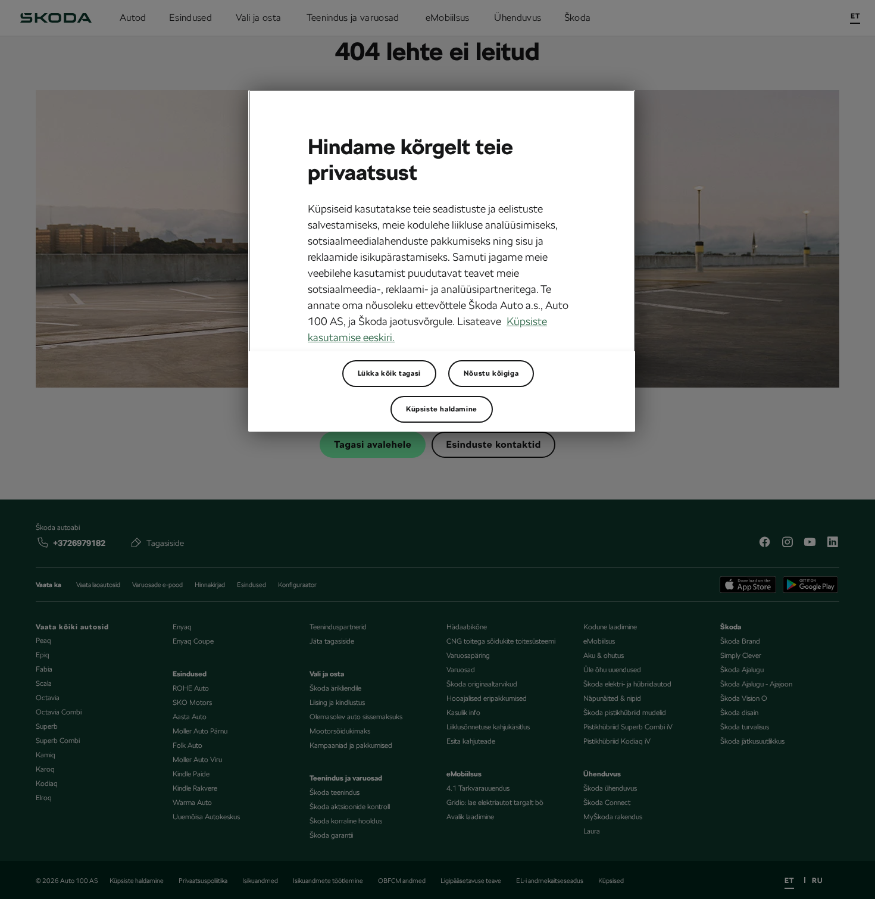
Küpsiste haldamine (441, 409)
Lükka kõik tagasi (389, 373)
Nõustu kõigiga (491, 373)
